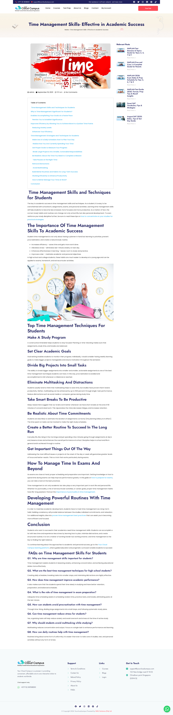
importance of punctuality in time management (75, 492)
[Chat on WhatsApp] (167, 709)
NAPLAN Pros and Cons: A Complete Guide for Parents (134, 64)
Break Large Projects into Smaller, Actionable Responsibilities (57, 152)
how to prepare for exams (102, 478)
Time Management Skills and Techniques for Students (53, 107)
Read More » (131, 58)
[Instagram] (143, 2)
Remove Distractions (40, 164)
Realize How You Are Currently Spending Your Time (52, 144)
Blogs (86, 8)
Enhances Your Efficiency (42, 131)
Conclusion (35, 184)
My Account (106, 8)
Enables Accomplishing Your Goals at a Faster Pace (51, 115)
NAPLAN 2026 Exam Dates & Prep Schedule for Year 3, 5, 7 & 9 (135, 78)
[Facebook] (134, 2)
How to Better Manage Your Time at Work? (49, 180)
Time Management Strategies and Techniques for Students (55, 135)
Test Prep (67, 8)
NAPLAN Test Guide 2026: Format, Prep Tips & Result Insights (135, 92)
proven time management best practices (69, 515)
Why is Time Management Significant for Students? (51, 111)
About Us (77, 8)
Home (47, 8)
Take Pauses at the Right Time (44, 160)
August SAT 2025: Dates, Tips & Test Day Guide (134, 118)
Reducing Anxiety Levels (42, 127)
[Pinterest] (151, 2)
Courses (56, 8)
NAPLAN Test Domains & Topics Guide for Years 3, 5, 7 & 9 (135, 51)
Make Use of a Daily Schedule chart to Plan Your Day (53, 140)
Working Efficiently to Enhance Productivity (49, 176)
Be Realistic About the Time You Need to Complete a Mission (56, 156)
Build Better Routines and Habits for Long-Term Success (55, 172)
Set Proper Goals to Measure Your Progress (49, 148)
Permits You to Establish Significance (47, 119)
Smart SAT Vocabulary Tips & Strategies (134, 105)
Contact (95, 8)
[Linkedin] (147, 2)
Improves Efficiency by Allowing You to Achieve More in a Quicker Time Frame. (62, 123)
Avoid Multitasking (40, 168)
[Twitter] (138, 2)
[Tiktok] (155, 2)
